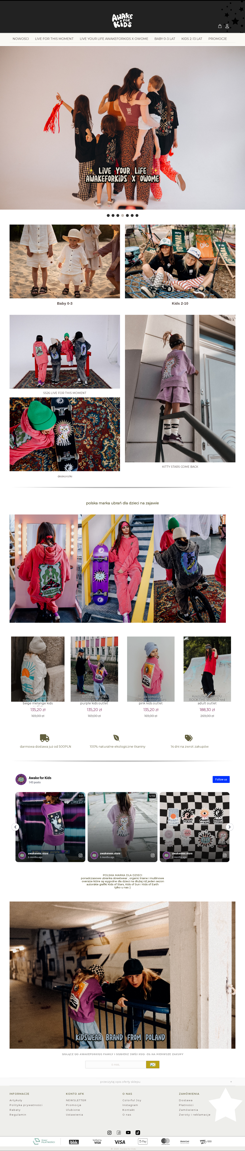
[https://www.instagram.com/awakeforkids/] (109, 1132)
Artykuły (16, 1100)
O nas (126, 1114)
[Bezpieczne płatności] (122, 1141)
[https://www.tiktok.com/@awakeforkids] (138, 1132)
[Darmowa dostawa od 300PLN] (45, 738)
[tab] (108, 215)
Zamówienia (188, 1109)
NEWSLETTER (76, 1100)
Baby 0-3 (65, 303)
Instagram (130, 1105)
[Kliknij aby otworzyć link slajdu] (122, 131)
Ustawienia (74, 1114)
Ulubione (73, 1109)
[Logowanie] (227, 26)
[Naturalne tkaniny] (117, 738)
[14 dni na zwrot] (189, 738)
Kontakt (128, 1109)
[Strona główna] (122, 21)
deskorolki (65, 476)
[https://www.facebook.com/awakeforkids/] (119, 1132)
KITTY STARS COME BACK (180, 466)
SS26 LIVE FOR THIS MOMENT (64, 393)
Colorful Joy (131, 1100)
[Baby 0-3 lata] (65, 261)
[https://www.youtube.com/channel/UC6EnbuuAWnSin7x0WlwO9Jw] (128, 1132)
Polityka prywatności (26, 1105)
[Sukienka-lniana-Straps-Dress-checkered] (122, 977)
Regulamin (18, 1114)
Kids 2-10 (180, 303)
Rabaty (15, 1109)
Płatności (186, 1105)
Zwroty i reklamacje (195, 1114)
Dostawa (186, 1100)
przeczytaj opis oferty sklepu (120, 1082)
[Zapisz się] (152, 1064)
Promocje (74, 1105)
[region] (122, 131)
